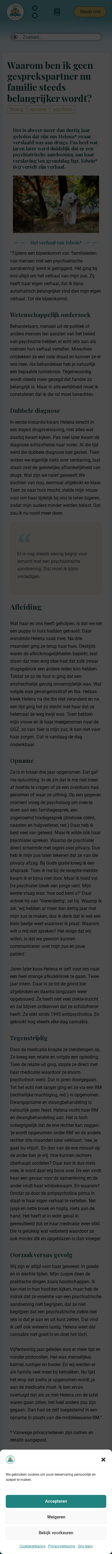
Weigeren (56, 1517)
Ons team (85, 1546)
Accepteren (56, 1501)
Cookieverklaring (32, 1546)
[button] (103, 1459)
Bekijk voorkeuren (56, 1532)
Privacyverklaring (61, 1546)
